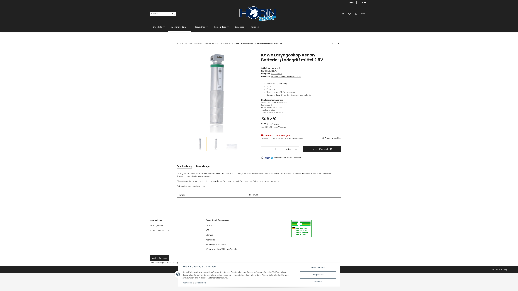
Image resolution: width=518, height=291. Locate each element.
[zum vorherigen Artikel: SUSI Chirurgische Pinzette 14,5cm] (333, 43)
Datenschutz (200, 283)
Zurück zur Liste (185, 43)
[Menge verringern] (264, 149)
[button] (343, 13)
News (352, 2)
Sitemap (209, 235)
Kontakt (362, 2)
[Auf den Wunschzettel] (251, 58)
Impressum (187, 283)
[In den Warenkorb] (179, 51)
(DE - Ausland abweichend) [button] (292, 138)
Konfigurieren (317, 274)
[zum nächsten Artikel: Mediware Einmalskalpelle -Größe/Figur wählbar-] (338, 43)
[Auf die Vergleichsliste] (244, 58)
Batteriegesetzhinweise (216, 244)
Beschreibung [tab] (184, 166)
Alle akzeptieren (317, 267)
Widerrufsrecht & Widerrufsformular (222, 249)
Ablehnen (317, 281)
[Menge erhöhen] (296, 149)
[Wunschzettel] (349, 13)
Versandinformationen (159, 230)
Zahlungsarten (156, 225)
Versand (282, 127)
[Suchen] (173, 13)
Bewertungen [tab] (203, 166)
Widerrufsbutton (159, 258)
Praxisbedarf (276, 74)
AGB (207, 230)
